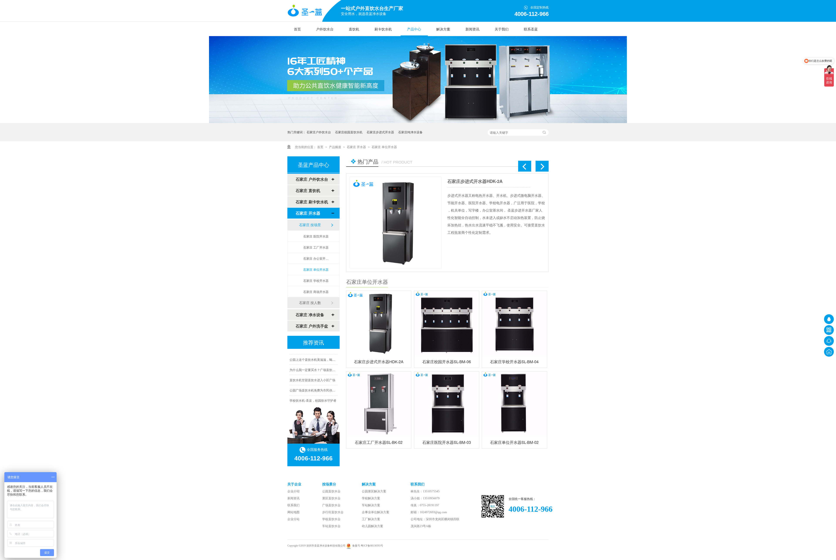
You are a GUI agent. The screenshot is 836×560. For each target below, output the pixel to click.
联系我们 (293, 505)
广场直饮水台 (331, 505)
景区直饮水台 (331, 498)
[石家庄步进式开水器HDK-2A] (378, 323)
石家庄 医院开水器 (316, 236)
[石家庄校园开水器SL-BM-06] (395, 222)
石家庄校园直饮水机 (348, 132)
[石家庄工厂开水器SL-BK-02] (378, 403)
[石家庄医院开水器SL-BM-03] (446, 403)
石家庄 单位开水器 (384, 147)
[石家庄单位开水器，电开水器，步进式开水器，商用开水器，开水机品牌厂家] (304, 11)
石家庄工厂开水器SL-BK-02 (379, 442)
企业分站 (293, 519)
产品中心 (414, 29)
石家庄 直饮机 (308, 190)
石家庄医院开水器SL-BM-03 (446, 442)
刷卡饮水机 (383, 29)
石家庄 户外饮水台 (312, 179)
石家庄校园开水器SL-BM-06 (474, 181)
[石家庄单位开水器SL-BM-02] (514, 403)
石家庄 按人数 (310, 302)
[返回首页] (829, 352)
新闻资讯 (472, 29)
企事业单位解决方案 (375, 512)
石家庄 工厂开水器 (316, 247)
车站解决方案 (371, 505)
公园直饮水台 (331, 491)
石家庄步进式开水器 (380, 132)
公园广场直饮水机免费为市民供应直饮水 (317, 383)
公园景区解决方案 (374, 491)
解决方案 (443, 29)
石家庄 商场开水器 (316, 291)
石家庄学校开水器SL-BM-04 (514, 361)
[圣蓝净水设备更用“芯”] (418, 121)
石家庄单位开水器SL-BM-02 (514, 442)
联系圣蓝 (531, 29)
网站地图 (293, 512)
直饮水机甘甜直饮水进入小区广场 (312, 373)
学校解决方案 (371, 498)
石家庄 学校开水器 (316, 280)
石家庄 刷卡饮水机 (312, 202)
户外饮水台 (325, 29)
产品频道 (335, 147)
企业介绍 (293, 491)
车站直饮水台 (331, 526)
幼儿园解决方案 (372, 526)
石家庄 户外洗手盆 (312, 326)
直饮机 (354, 29)
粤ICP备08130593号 (372, 545)
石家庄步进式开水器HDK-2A (378, 361)
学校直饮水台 (331, 519)
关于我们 (502, 29)
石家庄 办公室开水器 (317, 258)
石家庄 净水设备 (310, 315)
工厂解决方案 (371, 519)
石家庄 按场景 (310, 224)
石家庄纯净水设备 (410, 132)
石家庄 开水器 (357, 147)
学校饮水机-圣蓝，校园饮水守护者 (313, 394)
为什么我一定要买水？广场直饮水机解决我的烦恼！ (325, 363)
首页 (297, 29)
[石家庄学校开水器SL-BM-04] (514, 323)
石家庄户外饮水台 (319, 132)
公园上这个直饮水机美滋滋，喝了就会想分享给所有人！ (328, 353)
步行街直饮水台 (333, 512)
